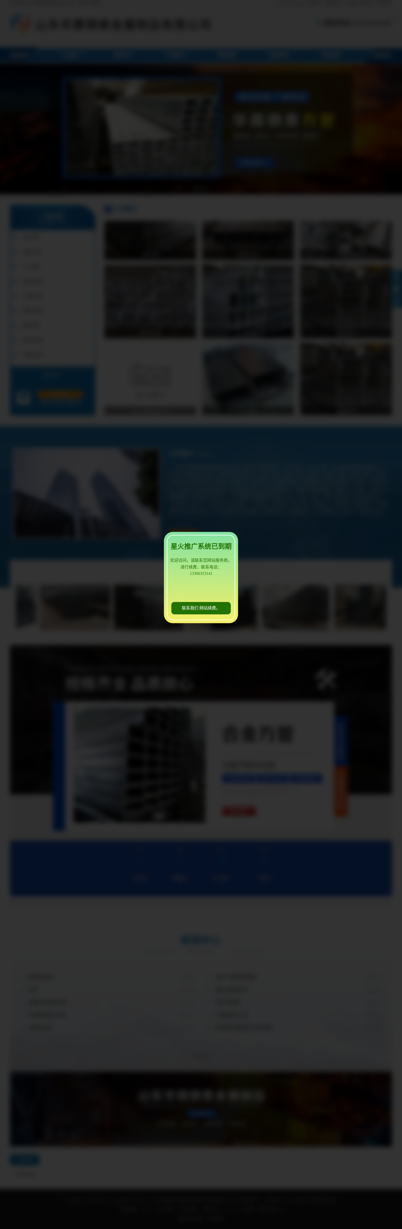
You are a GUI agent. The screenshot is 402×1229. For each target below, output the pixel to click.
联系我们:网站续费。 (201, 608)
